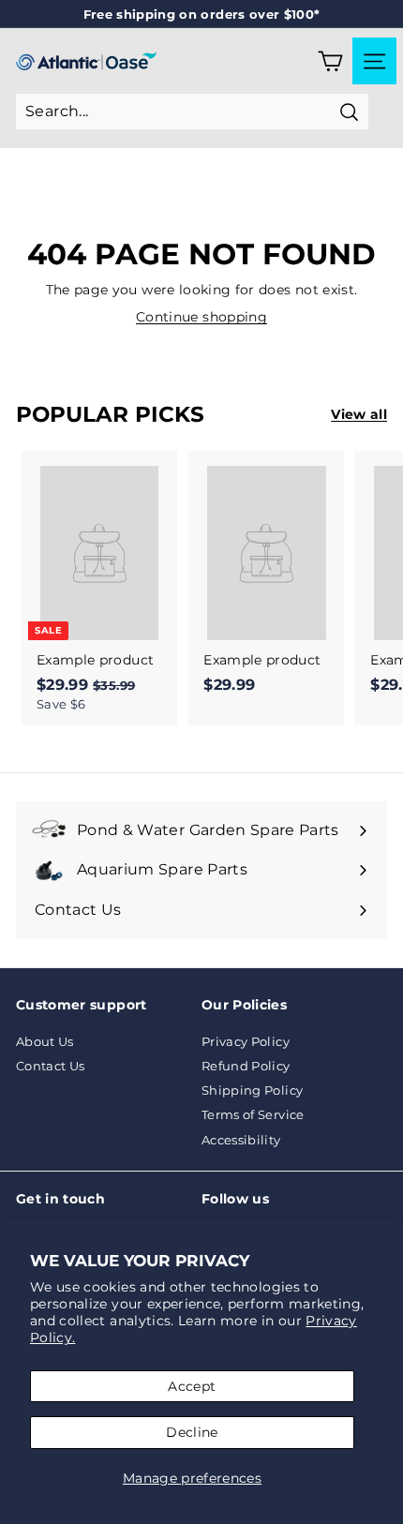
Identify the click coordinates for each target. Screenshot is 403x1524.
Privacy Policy (246, 1041)
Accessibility (241, 1139)
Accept (192, 1386)
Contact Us (50, 1065)
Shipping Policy (252, 1090)
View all (359, 414)
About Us (45, 1041)
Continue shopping (201, 316)
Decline (191, 1432)
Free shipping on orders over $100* (202, 14)
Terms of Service (253, 1114)
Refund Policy (246, 1065)
